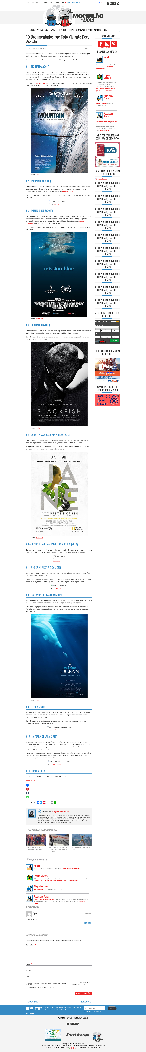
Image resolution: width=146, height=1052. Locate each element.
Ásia (46, 30)
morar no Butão (68, 191)
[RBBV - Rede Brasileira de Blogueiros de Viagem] (53, 1042)
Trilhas (71, 30)
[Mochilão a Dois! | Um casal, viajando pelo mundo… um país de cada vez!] (97, 1042)
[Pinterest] (114, 2)
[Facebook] (108, 2)
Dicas (105, 30)
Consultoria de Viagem (73, 2)
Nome (29, 964)
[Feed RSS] (118, 2)
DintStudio (74, 1049)
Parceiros (45, 2)
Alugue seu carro (39, 889)
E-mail (29, 971)
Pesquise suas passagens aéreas (44, 899)
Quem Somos (30, 2)
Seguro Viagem (80, 30)
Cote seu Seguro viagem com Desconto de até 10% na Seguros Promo (56, 880)
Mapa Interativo (60, 2)
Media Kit (38, 2)
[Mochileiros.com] (77, 1042)
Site (27, 977)
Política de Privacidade (81, 1018)
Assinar (112, 1008)
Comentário (31, 945)
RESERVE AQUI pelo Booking (71, 868)
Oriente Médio (62, 30)
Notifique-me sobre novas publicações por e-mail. (42, 987)
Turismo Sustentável (94, 30)
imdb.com (39, 174)
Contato (52, 2)
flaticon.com (73, 1047)
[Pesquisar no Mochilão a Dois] (118, 29)
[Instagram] (111, 2)
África (33, 30)
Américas (40, 30)
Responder (87, 923)
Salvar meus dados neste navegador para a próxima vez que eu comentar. (47, 984)
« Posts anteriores (32, 1002)
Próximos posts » (86, 1002)
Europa (53, 30)
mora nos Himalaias (41, 83)
